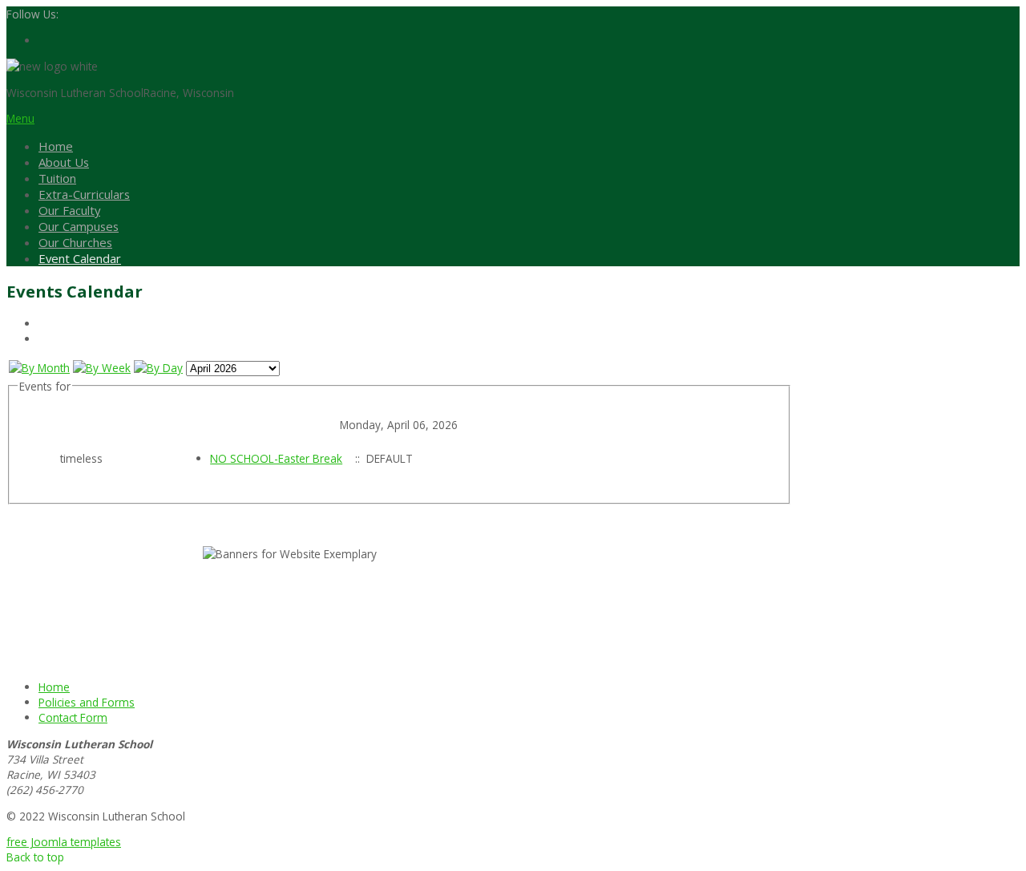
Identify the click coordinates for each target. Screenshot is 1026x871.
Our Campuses (78, 226)
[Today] (158, 367)
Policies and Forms (86, 702)
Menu (20, 118)
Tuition (57, 178)
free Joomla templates (63, 841)
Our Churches (75, 242)
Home (55, 146)
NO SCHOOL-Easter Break (276, 458)
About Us (63, 162)
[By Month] (39, 367)
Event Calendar (79, 258)
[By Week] (102, 367)
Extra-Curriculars (84, 194)
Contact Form (72, 717)
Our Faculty (69, 210)
